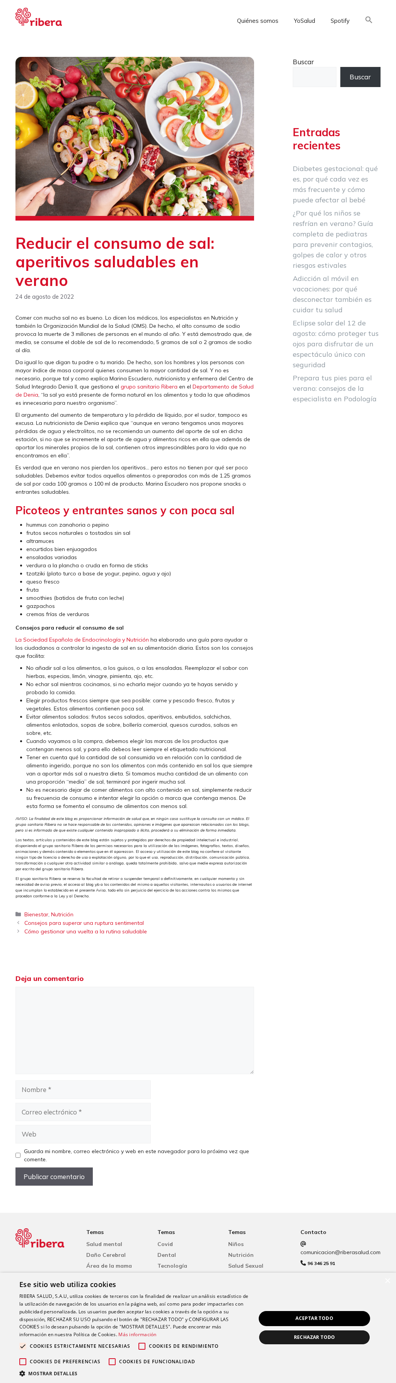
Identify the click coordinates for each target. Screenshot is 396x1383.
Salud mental (104, 1244)
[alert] (198, 1328)
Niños (236, 1244)
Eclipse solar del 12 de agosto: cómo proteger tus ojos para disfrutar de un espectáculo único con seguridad (336, 343)
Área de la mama (109, 1265)
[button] (369, 21)
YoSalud (304, 20)
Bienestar (36, 914)
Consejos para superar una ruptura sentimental (84, 922)
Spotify (340, 20)
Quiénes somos (257, 20)
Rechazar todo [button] (314, 1337)
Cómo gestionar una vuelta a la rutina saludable (85, 931)
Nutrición (62, 914)
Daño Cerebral (106, 1254)
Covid (165, 1244)
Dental (166, 1254)
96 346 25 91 (321, 1263)
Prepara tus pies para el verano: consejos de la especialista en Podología (335, 388)
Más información (137, 1334)
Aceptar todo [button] (314, 1318)
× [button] (387, 1281)
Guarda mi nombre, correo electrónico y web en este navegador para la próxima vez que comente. (136, 1155)
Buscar (303, 62)
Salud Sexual (245, 1265)
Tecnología (172, 1265)
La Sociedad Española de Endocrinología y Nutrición (82, 639)
